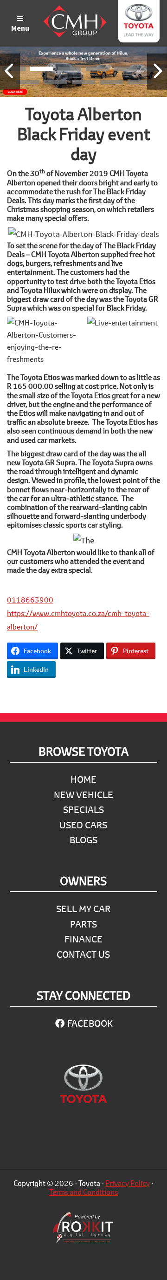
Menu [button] (20, 28)
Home (83, 779)
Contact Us (83, 954)
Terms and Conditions (83, 1192)
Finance (83, 939)
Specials (83, 809)
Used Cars (83, 825)
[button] (41, 70)
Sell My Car (83, 908)
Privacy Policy (127, 1183)
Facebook (89, 1023)
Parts (83, 924)
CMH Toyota (138, 23)
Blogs (83, 839)
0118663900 (30, 599)
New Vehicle (83, 794)
